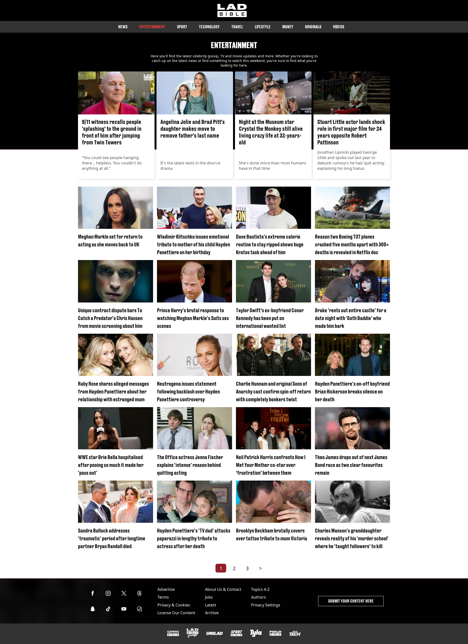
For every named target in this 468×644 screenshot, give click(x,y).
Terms (163, 597)
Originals (313, 26)
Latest (210, 605)
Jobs (209, 597)
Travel (237, 26)
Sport (182, 26)
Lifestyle (263, 26)
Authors (258, 597)
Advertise (166, 589)
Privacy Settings (265, 605)
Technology (209, 26)
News (122, 26)
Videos (338, 26)
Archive (212, 612)
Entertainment (152, 26)
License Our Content (176, 612)
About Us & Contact (223, 589)
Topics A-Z (260, 589)
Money (287, 26)
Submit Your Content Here (351, 601)
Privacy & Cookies (173, 605)
